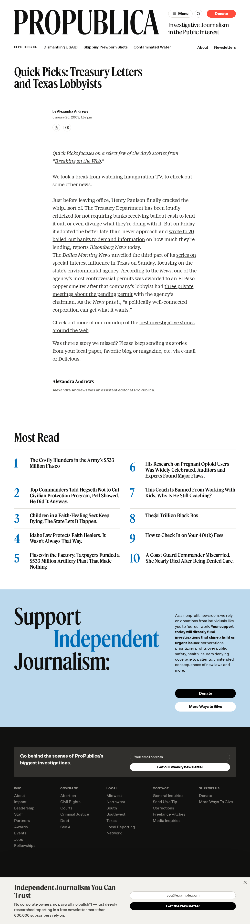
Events (20, 833)
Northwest (115, 801)
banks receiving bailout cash (145, 215)
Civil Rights (70, 801)
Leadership (24, 808)
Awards (21, 827)
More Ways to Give (205, 706)
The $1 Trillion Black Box (171, 515)
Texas (111, 820)
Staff (18, 814)
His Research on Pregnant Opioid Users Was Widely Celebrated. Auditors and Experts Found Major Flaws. (187, 470)
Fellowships (24, 845)
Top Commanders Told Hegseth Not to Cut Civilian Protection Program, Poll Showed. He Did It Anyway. (74, 495)
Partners (22, 820)
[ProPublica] (86, 23)
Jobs (18, 839)
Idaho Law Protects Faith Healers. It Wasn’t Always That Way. (68, 538)
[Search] (198, 14)
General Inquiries (168, 795)
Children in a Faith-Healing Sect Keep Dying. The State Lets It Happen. (70, 518)
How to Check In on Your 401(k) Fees (184, 535)
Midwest (114, 795)
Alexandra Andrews (72, 111)
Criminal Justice (74, 814)
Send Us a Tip (165, 801)
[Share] (56, 127)
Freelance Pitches (169, 814)
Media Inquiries (166, 820)
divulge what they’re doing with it (123, 223)
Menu (183, 13)
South (111, 808)
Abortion (68, 795)
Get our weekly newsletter (180, 767)
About (202, 47)
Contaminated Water (152, 47)
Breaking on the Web (78, 160)
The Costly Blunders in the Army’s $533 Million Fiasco (72, 463)
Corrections (163, 808)
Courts (66, 808)
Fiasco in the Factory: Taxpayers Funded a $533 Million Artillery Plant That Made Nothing (75, 561)
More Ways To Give (216, 801)
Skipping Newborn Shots (105, 47)
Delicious (68, 358)
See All (66, 827)
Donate (221, 13)
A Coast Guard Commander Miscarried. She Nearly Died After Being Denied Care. (190, 558)
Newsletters (225, 47)
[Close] (245, 882)
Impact (20, 801)
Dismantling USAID (60, 47)
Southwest (115, 814)
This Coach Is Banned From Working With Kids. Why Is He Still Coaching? (190, 493)
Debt (64, 820)
